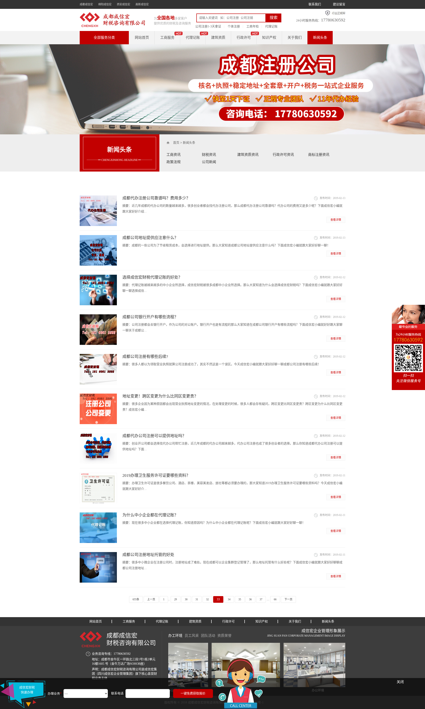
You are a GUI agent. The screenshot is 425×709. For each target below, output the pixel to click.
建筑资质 (218, 37)
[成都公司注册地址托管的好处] (98, 567)
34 (229, 599)
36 (250, 599)
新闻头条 (320, 37)
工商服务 (167, 37)
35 (239, 599)
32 (207, 599)
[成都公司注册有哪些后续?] (98, 369)
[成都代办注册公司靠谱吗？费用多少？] (98, 210)
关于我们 (295, 37)
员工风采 (192, 636)
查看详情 (335, 219)
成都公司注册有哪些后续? (145, 356)
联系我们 (315, 4)
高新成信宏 (142, 4)
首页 (176, 142)
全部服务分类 (104, 37)
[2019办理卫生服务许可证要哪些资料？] (98, 488)
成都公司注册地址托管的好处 (148, 555)
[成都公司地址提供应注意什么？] (98, 250)
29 (175, 599)
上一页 (151, 599)
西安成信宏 (123, 4)
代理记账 (271, 26)
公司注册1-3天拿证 (208, 26)
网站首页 (142, 37)
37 (261, 599)
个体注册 (234, 26)
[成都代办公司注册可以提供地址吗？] (98, 448)
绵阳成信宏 (105, 4)
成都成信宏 (86, 4)
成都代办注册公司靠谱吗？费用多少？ (156, 198)
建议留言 (339, 4)
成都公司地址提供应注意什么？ (150, 238)
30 (186, 599)
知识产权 (269, 37)
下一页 (288, 599)
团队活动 (208, 636)
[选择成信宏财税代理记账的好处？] (98, 290)
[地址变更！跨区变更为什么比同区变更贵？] (98, 409)
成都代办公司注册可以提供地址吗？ (154, 436)
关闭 (400, 682)
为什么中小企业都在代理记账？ (150, 515)
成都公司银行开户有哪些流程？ (150, 317)
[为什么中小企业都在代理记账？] (98, 527)
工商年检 (252, 26)
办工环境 (175, 636)
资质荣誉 (224, 636)
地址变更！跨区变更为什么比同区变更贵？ (160, 396)
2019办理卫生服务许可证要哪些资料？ (156, 475)
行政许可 (244, 37)
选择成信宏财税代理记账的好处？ (152, 277)
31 (196, 599)
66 (275, 599)
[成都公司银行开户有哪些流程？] (98, 329)
